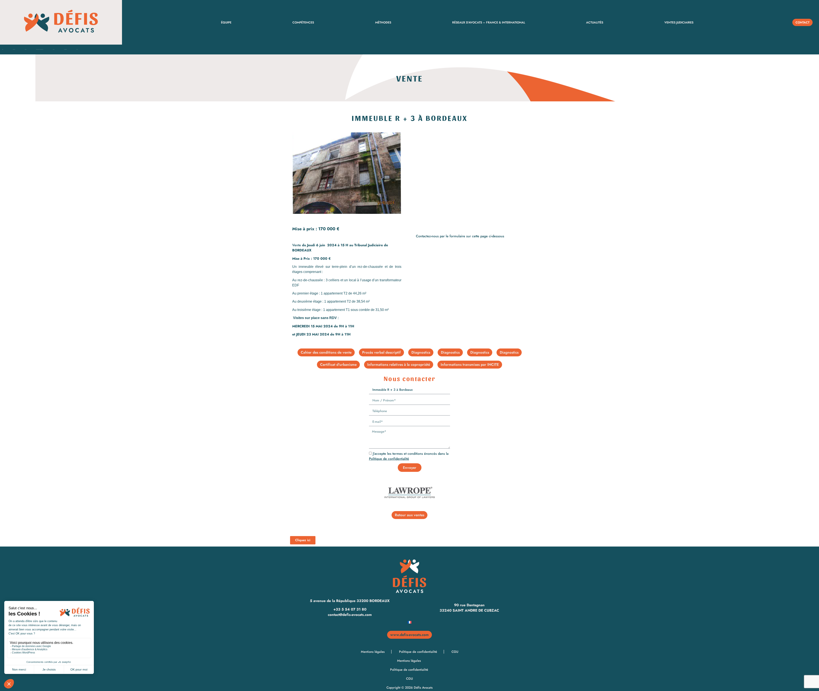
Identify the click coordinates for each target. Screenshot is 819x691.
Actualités (594, 22)
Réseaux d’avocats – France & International (488, 22)
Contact (77, 49)
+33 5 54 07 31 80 (349, 609)
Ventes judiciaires (678, 22)
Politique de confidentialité (389, 458)
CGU (455, 651)
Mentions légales (373, 651)
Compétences (303, 22)
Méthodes (383, 22)
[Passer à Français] (409, 622)
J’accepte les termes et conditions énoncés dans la (409, 456)
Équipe (226, 22)
